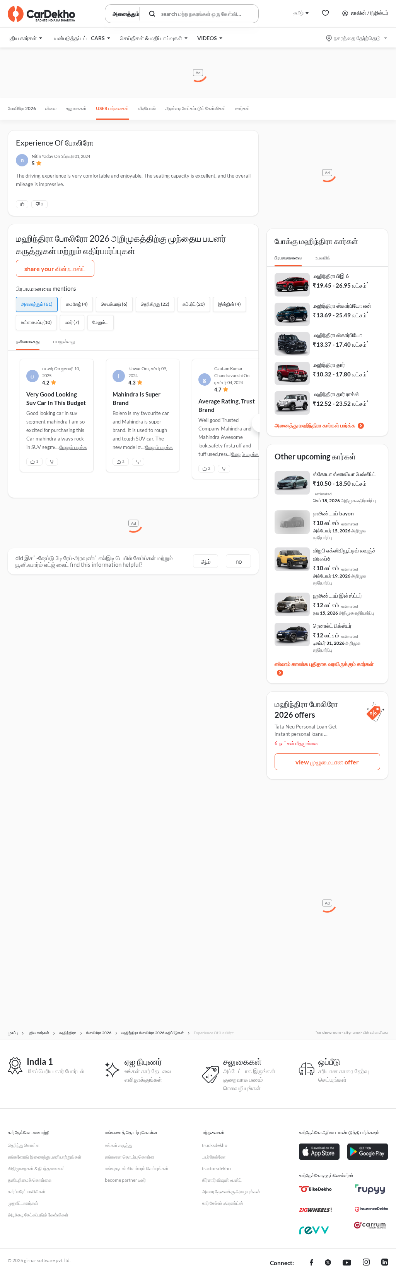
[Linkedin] (384, 1263)
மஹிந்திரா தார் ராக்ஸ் (336, 394)
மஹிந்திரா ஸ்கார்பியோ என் (342, 305)
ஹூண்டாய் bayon (333, 513)
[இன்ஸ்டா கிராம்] (366, 1263)
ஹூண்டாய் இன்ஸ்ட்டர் (337, 595)
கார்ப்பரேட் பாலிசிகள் (27, 1191)
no (239, 561)
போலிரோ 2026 (22, 108)
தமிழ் (299, 12)
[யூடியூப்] (347, 1263)
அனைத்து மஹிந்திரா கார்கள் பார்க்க (315, 425)
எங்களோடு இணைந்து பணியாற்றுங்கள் (45, 1157)
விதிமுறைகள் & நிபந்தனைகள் (36, 1168)
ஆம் (206, 561)
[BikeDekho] (315, 1189)
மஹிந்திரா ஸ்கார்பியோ (337, 335)
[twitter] (328, 1263)
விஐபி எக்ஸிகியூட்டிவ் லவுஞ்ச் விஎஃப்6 (344, 554)
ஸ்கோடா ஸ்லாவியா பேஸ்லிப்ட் (344, 474)
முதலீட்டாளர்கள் (23, 1203)
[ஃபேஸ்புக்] (311, 1263)
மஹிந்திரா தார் (329, 364)
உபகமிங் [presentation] (323, 258)
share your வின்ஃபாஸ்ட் (54, 268)
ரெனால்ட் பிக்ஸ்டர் (332, 625)
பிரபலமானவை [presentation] (288, 258)
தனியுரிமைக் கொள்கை (29, 1180)
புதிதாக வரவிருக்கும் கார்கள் (341, 664)
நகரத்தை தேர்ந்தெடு (357, 38)
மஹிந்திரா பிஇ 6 (331, 276)
